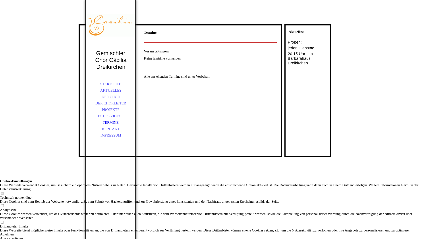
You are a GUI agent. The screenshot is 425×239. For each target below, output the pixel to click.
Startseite (110, 84)
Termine (111, 122)
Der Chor (111, 97)
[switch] (2, 193)
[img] (110, 31)
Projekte (111, 110)
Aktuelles (110, 90)
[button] (212, 234)
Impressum (110, 135)
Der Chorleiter (110, 103)
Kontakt (111, 129)
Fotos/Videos (111, 116)
